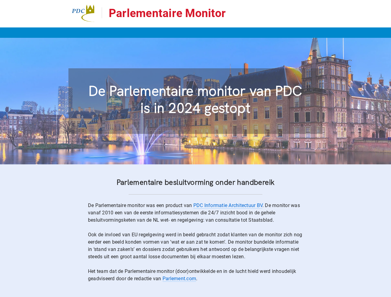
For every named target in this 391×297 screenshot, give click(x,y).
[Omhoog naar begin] (383, 292)
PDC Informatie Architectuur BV (227, 205)
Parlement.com (179, 278)
